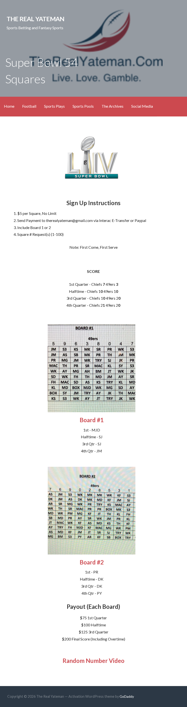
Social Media (142, 106)
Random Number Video (93, 660)
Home (9, 106)
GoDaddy (127, 696)
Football (29, 106)
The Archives (112, 106)
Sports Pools (83, 106)
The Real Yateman (36, 18)
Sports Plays (54, 106)
